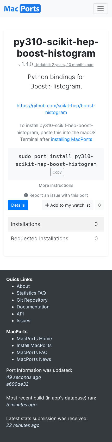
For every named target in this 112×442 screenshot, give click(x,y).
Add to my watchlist (69, 205)
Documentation (33, 306)
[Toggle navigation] (100, 8)
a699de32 (17, 384)
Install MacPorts (34, 345)
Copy (57, 172)
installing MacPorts (71, 139)
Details (18, 205)
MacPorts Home (34, 338)
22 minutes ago (23, 425)
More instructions (56, 185)
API (20, 313)
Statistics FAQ (31, 293)
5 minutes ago (21, 404)
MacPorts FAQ (32, 352)
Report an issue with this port (58, 195)
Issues (23, 320)
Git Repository (32, 300)
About (23, 286)
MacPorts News (34, 359)
